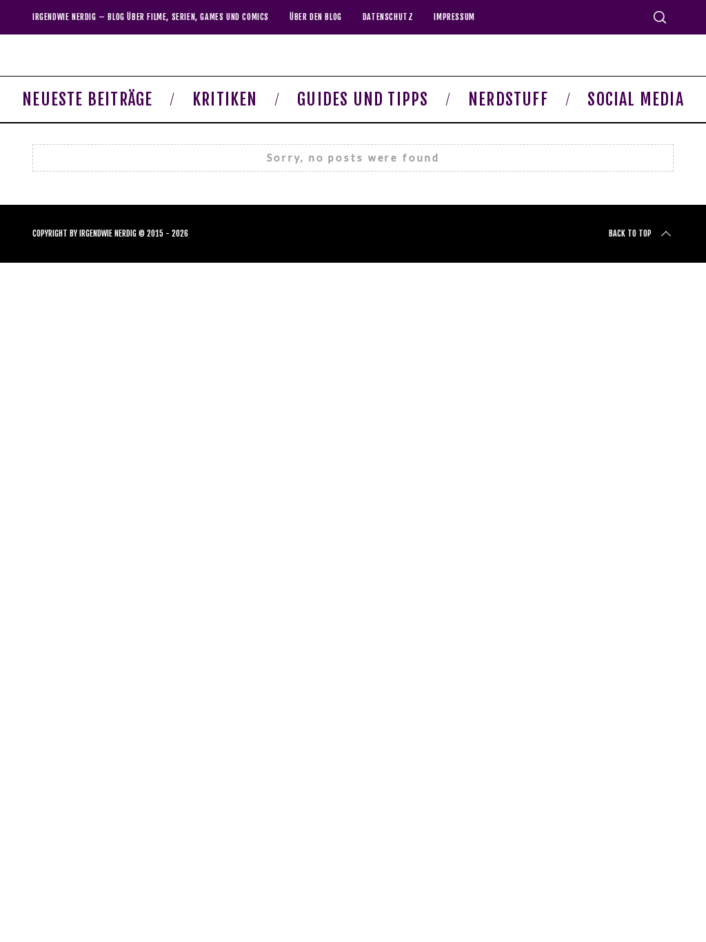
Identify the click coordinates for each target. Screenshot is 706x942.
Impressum (454, 17)
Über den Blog (316, 17)
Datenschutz (388, 17)
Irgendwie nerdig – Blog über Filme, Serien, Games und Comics (150, 17)
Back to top (630, 233)
